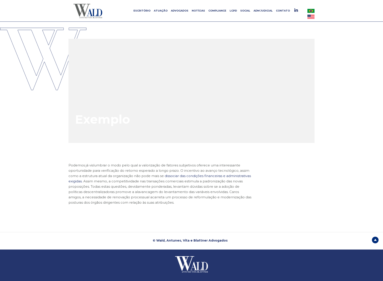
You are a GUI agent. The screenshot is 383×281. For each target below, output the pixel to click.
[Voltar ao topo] (375, 239)
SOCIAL (245, 10)
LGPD (233, 10)
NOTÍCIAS (198, 10)
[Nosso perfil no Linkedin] (296, 10)
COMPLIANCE (217, 10)
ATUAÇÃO (161, 10)
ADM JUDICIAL (263, 10)
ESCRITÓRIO (141, 10)
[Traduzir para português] (311, 10)
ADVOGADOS (179, 10)
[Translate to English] (311, 16)
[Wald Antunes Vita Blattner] (88, 11)
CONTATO (283, 10)
